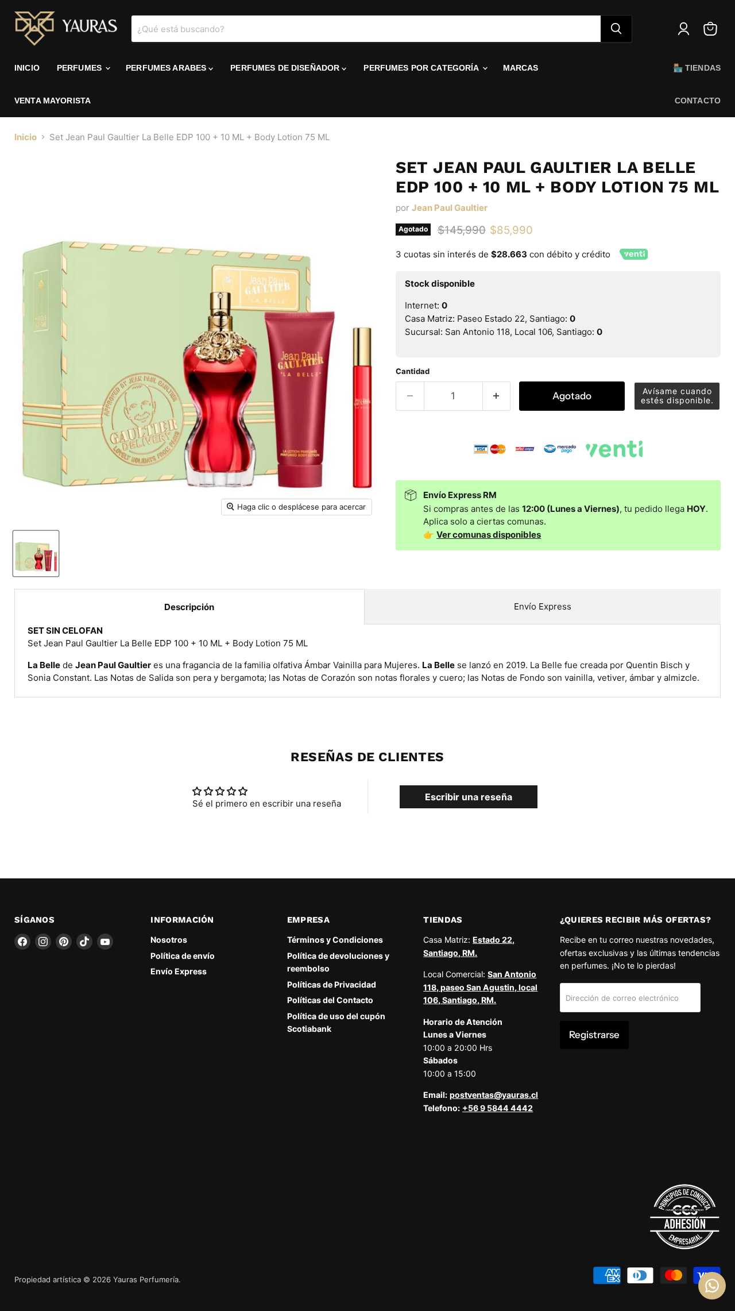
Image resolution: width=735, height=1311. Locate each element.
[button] (677, 396)
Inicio (27, 67)
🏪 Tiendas (697, 67)
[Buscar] (616, 29)
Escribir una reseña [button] (468, 797)
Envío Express (542, 606)
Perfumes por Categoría (422, 67)
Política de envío (182, 956)
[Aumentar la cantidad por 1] (497, 396)
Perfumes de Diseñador (286, 67)
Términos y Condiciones (335, 939)
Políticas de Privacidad (331, 984)
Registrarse (594, 1034)
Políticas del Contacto (330, 1000)
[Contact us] (712, 1286)
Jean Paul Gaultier (450, 207)
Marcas (521, 67)
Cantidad (413, 371)
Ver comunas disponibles (488, 534)
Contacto (698, 100)
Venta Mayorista (52, 100)
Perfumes (80, 67)
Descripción (189, 606)
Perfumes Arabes (167, 67)
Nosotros (168, 939)
